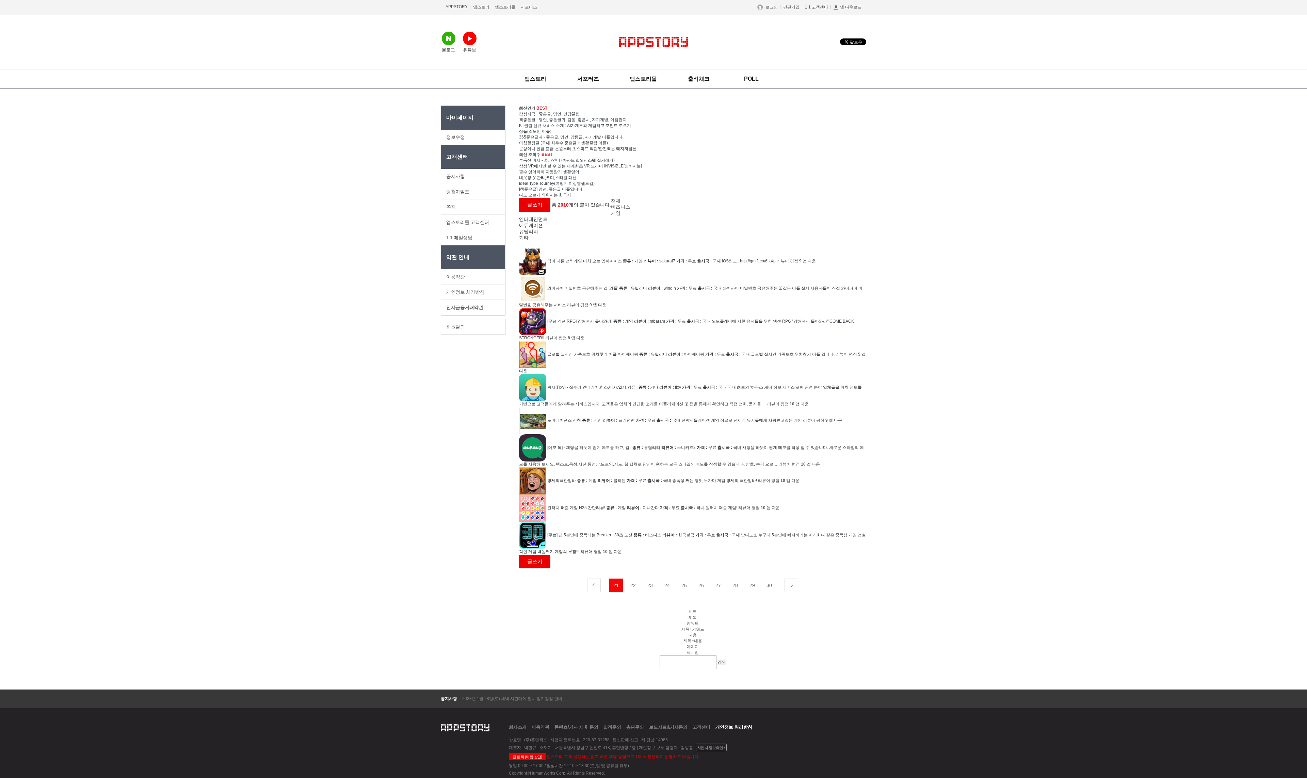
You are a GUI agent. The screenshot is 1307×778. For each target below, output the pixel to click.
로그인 (771, 7)
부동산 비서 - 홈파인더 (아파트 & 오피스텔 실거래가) (567, 160)
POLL (751, 79)
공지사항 (455, 176)
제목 (693, 617)
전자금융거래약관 (464, 307)
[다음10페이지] (791, 585)
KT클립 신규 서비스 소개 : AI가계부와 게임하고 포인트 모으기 (575, 125)
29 (752, 585)
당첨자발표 (457, 191)
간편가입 (791, 7)
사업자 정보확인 (710, 748)
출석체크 (699, 79)
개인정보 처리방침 (465, 292)
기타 (524, 237)
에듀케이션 (531, 225)
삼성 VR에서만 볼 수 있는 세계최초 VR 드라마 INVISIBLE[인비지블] (580, 166)
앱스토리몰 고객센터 (467, 222)
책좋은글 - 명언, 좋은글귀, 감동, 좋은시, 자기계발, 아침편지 (573, 119)
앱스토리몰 (505, 7)
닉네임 (693, 652)
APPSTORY (457, 6)
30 (769, 585)
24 (667, 585)
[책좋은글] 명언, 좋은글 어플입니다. (551, 189)
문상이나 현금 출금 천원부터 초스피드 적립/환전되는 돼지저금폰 (577, 148)
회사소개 (518, 727)
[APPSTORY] (653, 42)
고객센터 (701, 727)
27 (718, 585)
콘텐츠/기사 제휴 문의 (576, 727)
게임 (615, 213)
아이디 (693, 646)
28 (735, 585)
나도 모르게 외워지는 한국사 (545, 195)
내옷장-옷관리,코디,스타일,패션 (548, 177)
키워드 (693, 623)
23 (650, 585)
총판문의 (635, 727)
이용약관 (455, 276)
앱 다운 (809, 261)
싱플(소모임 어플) (535, 131)
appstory (465, 727)
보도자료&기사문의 (668, 727)
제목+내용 (692, 640)
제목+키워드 (692, 629)
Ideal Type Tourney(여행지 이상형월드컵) (557, 183)
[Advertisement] (907, 208)
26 (701, 585)
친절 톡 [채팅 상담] (527, 757)
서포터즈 (529, 7)
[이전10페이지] (594, 585)
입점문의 (612, 727)
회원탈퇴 (455, 326)
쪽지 (450, 207)
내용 (693, 635)
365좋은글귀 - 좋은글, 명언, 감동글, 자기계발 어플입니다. (571, 137)
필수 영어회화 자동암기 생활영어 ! (550, 171)
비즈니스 (620, 207)
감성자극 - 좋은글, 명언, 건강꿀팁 (549, 114)
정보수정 (455, 137)
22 (633, 585)
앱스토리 (481, 7)
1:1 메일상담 (459, 237)
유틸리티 (528, 231)
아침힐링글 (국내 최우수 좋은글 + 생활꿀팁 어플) (563, 143)
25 (684, 585)
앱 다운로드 (850, 7)
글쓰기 (535, 205)
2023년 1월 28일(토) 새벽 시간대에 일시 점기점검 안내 (512, 698)
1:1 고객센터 (816, 7)
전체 (615, 201)
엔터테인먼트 (533, 219)
